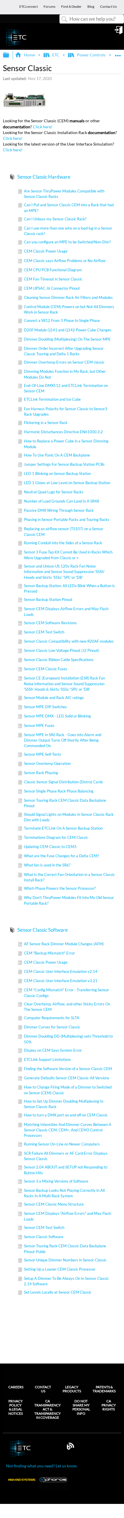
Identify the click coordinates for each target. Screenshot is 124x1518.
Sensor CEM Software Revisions (50, 622)
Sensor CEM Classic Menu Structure (54, 1204)
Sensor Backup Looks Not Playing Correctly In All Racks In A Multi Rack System (64, 1193)
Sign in (119, 32)
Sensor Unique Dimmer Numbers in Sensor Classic (65, 1260)
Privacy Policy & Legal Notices (15, 1407)
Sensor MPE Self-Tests (42, 754)
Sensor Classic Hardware (43, 177)
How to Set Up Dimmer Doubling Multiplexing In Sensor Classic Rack (63, 1104)
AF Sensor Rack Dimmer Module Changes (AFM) (64, 944)
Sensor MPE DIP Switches (45, 706)
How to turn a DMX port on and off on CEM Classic (66, 1115)
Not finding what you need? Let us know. (42, 1465)
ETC (55, 54)
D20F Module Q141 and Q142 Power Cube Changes (67, 330)
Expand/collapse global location (118, 53)
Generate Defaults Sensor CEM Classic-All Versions (66, 1078)
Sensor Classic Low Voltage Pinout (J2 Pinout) (61, 650)
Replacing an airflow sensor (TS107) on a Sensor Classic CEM (63, 531)
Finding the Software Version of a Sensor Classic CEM (68, 1068)
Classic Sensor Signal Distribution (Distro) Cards (63, 782)
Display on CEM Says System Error (53, 1050)
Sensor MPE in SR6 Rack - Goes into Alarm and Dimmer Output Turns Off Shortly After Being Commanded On (62, 740)
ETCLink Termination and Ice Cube (52, 399)
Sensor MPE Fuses (39, 725)
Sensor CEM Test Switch (44, 632)
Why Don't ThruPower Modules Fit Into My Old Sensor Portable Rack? (69, 900)
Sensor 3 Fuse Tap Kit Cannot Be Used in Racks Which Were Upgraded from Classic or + (68, 555)
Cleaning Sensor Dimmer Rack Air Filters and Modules (68, 297)
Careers (15, 1387)
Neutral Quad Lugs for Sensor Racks (53, 492)
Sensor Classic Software (42, 930)
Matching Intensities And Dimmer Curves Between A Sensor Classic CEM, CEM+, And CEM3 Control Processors (67, 1130)
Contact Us (43, 1389)
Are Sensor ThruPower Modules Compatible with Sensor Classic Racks (64, 194)
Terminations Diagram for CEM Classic (56, 837)
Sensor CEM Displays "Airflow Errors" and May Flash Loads (67, 1216)
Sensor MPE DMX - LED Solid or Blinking (57, 716)
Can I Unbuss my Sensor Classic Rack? (55, 219)
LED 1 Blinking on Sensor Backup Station (57, 473)
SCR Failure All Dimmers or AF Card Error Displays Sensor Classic (66, 1156)
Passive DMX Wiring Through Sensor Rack (59, 510)
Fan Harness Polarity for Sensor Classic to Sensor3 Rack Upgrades (65, 411)
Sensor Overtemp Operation (47, 763)
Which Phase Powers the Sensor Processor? (60, 888)
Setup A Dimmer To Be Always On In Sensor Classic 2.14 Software (66, 1281)
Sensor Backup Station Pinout (48, 599)
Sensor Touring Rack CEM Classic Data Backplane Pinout (65, 803)
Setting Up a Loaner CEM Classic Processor (59, 1269)
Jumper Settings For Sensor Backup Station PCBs (64, 464)
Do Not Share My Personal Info (81, 1407)
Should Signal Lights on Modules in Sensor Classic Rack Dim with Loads (69, 817)
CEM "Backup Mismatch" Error (49, 953)
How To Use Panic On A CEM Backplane (57, 455)
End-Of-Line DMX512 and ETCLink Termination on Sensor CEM (66, 388)
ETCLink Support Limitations (47, 1059)
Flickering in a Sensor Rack (45, 422)
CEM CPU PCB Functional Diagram (53, 270)
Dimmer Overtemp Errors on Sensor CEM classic (64, 362)
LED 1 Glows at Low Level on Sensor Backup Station (67, 482)
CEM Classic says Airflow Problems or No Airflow (65, 260)
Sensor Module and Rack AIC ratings (54, 697)
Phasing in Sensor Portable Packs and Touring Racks (66, 519)
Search (64, 19)
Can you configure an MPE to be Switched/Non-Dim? (67, 242)
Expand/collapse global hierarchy (9, 55)
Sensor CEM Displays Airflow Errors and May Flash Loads (66, 611)
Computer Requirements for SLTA (51, 1017)
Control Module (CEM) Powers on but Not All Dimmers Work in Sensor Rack (69, 309)
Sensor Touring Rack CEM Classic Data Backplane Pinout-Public (65, 1249)
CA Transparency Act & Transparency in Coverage (47, 1409)
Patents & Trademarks (104, 1389)
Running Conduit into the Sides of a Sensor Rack (63, 543)
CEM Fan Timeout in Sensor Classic (53, 279)
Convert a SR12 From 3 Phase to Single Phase (62, 320)
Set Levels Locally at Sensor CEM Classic (57, 1292)
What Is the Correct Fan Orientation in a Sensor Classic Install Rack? (69, 877)
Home (29, 54)
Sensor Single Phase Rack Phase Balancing (58, 791)
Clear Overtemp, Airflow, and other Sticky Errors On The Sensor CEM (67, 1007)
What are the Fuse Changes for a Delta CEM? (61, 855)
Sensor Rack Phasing (41, 772)
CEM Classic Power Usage (45, 251)
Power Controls (91, 54)
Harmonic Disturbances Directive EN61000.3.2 (63, 431)
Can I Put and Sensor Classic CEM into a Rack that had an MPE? (69, 208)
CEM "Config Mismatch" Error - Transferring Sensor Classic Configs (66, 993)
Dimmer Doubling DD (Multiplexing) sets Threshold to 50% (68, 1039)
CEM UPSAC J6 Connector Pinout (52, 288)
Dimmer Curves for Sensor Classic (52, 1027)
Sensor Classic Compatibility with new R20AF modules (69, 641)
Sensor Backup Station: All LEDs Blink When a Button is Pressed (69, 588)
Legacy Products (72, 1389)
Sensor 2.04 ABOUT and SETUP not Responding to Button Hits (65, 1170)
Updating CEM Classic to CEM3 (50, 846)
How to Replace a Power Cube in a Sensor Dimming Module (66, 444)
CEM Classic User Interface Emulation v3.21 (60, 980)
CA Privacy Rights (109, 1405)
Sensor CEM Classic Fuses (45, 669)
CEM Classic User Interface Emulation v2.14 (60, 971)
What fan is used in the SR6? (47, 865)
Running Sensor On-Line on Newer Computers (62, 1144)
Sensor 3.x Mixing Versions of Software (56, 1181)
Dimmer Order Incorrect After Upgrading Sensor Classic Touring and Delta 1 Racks (64, 351)
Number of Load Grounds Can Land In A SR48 (61, 501)
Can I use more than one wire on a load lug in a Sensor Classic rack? (68, 231)
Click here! (42, 126)
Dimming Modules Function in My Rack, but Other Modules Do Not (65, 374)
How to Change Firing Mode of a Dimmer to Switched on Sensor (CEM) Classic (68, 1090)
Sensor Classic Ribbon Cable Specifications (58, 659)
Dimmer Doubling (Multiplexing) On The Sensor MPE (67, 339)
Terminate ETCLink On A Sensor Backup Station (63, 828)
